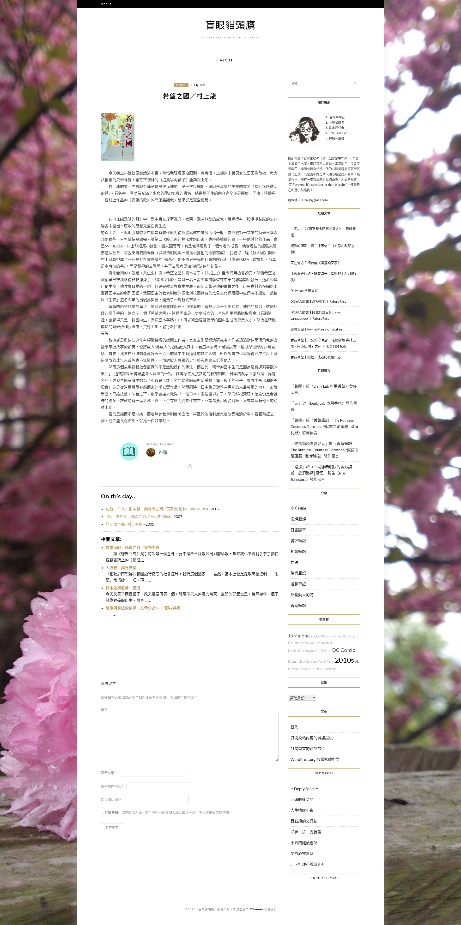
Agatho (353, 636)
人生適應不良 (302, 810)
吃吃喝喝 (298, 508)
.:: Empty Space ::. (305, 788)
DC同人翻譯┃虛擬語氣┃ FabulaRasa (318, 301)
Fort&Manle (326, 661)
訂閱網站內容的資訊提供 (312, 737)
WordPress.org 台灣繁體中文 (315, 759)
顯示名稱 (109, 773)
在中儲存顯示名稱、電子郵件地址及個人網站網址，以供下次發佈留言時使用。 (168, 813)
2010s (344, 660)
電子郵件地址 (112, 786)
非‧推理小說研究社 (308, 864)
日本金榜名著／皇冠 (123, 587)
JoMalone (299, 635)
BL (357, 661)
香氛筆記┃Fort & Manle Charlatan (316, 329)
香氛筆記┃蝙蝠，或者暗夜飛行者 (316, 357)
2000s (315, 636)
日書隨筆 (181, 85)
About (106, 4)
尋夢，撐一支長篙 (306, 831)
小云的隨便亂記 (304, 842)
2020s (304, 669)
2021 (312, 669)
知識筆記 (298, 551)
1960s (325, 636)
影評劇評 (298, 519)
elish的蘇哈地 (302, 799)
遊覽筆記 (298, 584)
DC (329, 650)
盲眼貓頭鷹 (231, 25)
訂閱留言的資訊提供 (308, 748)
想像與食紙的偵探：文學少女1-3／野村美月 (143, 608)
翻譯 (294, 562)
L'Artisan (293, 669)
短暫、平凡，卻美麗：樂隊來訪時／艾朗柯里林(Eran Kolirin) (157, 508)
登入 (294, 727)
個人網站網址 (111, 800)
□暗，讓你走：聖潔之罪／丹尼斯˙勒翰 (138, 516)
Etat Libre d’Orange (301, 643)
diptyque (331, 669)
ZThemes (256, 909)
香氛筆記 (298, 605)
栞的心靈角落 (302, 853)
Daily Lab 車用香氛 (304, 290)
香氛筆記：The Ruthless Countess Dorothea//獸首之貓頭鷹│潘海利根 (324, 426)
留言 (104, 710)
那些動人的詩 (302, 594)
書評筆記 (298, 540)
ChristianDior (338, 636)
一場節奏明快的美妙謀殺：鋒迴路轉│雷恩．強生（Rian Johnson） (321, 472)
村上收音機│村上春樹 (124, 524)
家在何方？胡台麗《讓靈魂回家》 (316, 263)
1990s (323, 651)
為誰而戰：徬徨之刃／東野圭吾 (132, 547)
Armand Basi (323, 643)
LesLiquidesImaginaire (303, 651)
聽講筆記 (298, 573)
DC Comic (343, 650)
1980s (320, 669)
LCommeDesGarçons (302, 661)
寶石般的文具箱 (304, 821)
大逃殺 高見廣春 (121, 567)
